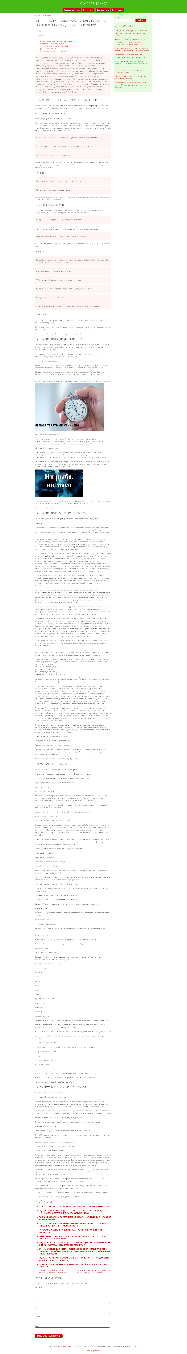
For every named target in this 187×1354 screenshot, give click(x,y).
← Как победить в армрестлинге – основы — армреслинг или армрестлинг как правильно (50, 1272)
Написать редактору (93, 1350)
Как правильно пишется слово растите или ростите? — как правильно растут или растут (132, 49)
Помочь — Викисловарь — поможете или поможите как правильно (131, 77)
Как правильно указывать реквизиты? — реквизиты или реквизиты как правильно (131, 55)
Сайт (36, 1326)
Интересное (88, 10)
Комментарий (40, 1287)
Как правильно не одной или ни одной (53, 46)
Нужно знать (117, 10)
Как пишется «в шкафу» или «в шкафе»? (54, 51)
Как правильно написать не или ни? (52, 43)
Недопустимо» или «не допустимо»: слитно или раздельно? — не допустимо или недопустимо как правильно (131, 41)
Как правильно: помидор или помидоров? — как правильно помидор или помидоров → (94, 1272)
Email (37, 1317)
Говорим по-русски (72, 10)
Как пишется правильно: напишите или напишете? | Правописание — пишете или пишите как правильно (131, 63)
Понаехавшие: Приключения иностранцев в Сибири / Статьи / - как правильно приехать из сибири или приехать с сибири (74, 1224)
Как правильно (103, 10)
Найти (140, 20)
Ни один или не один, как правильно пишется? (56, 41)
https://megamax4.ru (65, 1346)
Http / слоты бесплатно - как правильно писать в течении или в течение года (74, 1206)
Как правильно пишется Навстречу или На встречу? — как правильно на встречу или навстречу (131, 85)
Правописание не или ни (48, 48)
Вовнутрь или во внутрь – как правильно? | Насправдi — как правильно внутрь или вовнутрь (131, 33)
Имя (37, 1307)
